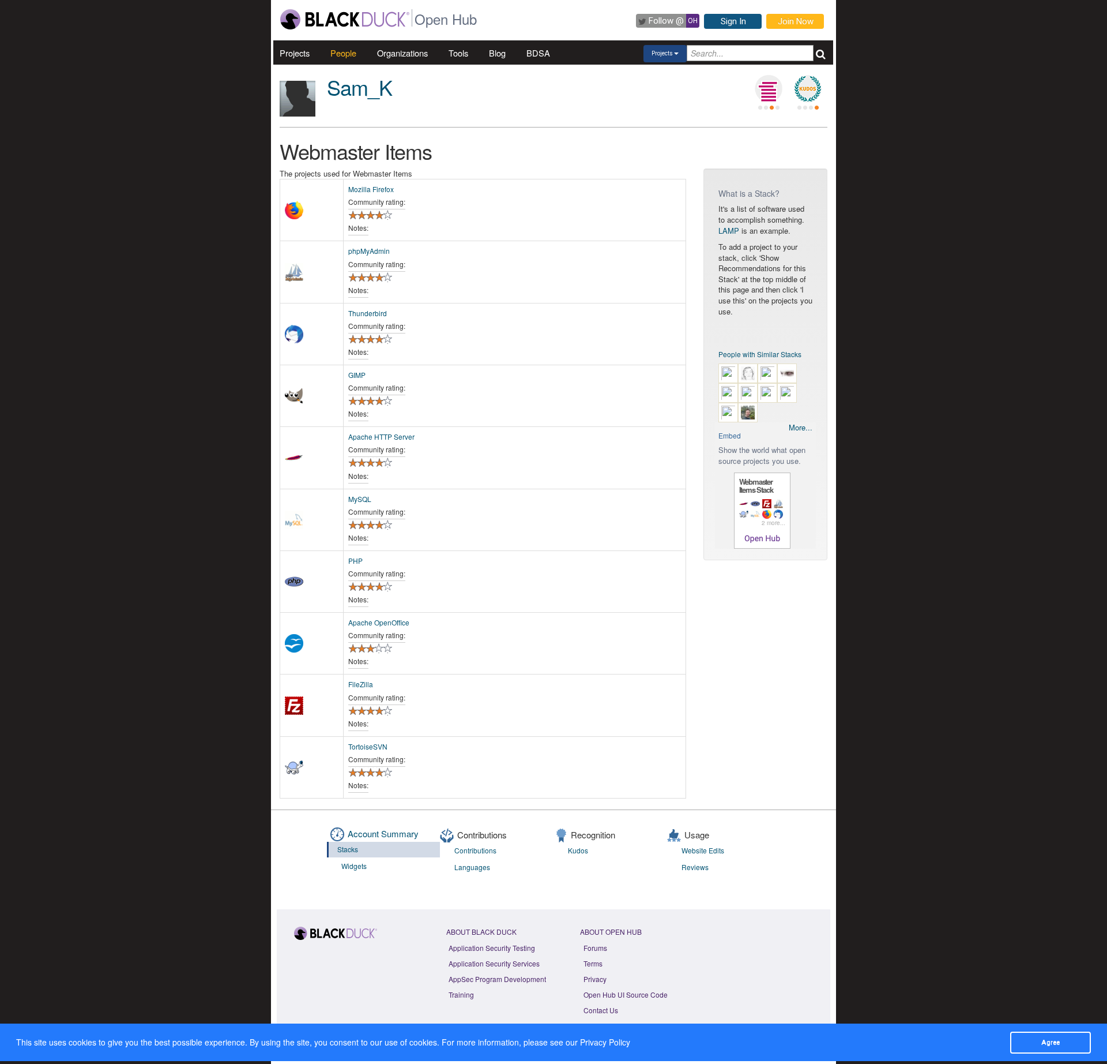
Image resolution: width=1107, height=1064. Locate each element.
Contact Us (600, 1010)
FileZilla (360, 684)
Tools (458, 53)
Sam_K (359, 87)
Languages (472, 867)
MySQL (359, 499)
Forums (595, 948)
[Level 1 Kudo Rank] (808, 89)
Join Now (796, 21)
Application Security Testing (492, 948)
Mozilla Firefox (371, 189)
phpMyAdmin (369, 251)
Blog (497, 53)
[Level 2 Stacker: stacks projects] (768, 89)
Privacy (595, 979)
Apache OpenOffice (378, 622)
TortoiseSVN (367, 746)
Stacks (347, 849)
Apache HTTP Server (381, 436)
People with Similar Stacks (759, 354)
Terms (593, 963)
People (343, 53)
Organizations (402, 53)
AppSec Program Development (497, 979)
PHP (355, 560)
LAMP (728, 230)
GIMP (357, 375)
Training (461, 994)
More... (800, 427)
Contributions (475, 850)
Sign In (733, 21)
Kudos (578, 850)
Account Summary (383, 833)
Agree (1050, 1042)
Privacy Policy (605, 1042)
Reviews (695, 867)
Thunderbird (367, 313)
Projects (295, 53)
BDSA (538, 53)
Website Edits (702, 850)
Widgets (354, 866)
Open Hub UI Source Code (625, 994)
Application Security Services (494, 963)
